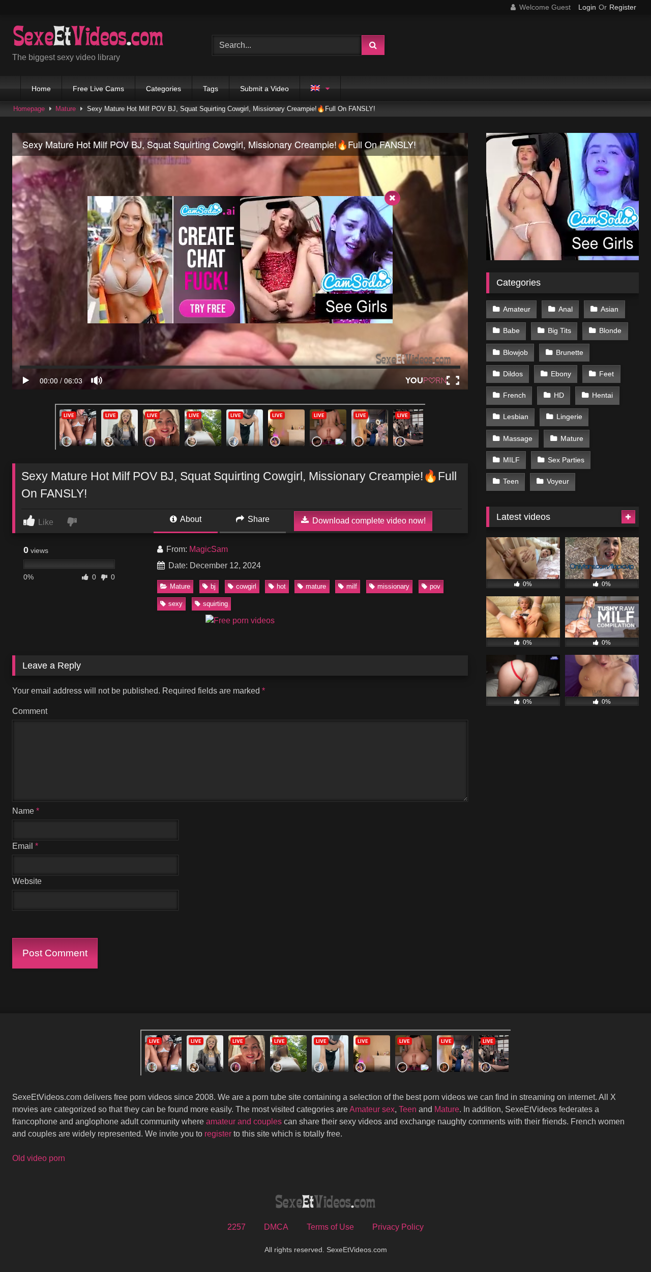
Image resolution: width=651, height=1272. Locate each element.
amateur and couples (244, 1121)
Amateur (516, 309)
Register (622, 7)
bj (213, 586)
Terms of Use (330, 1227)
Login (587, 7)
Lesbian (515, 416)
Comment (29, 711)
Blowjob (515, 352)
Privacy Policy (398, 1227)
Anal (565, 309)
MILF (511, 460)
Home (41, 89)
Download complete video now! (368, 520)
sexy (175, 603)
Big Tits (559, 330)
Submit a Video (264, 89)
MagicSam (208, 549)
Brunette (569, 352)
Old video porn (38, 1158)
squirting (215, 603)
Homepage (29, 109)
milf (351, 586)
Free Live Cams (98, 89)
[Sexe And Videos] (98, 37)
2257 (236, 1227)
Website (27, 881)
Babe (511, 330)
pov (435, 586)
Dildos (513, 374)
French (514, 395)
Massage (517, 438)
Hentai (602, 395)
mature (316, 586)
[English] (320, 88)
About (190, 519)
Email (25, 846)
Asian (609, 309)
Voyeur (558, 481)
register (217, 1133)
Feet (606, 374)
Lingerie (569, 416)
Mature (65, 109)
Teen (511, 481)
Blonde (610, 330)
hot (281, 586)
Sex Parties (566, 460)
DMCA (276, 1227)
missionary (393, 586)
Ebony (561, 374)
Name (25, 811)
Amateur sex (372, 1109)
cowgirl (246, 586)
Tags (210, 89)
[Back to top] (619, 1242)
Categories (163, 89)
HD (559, 395)
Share (258, 519)
